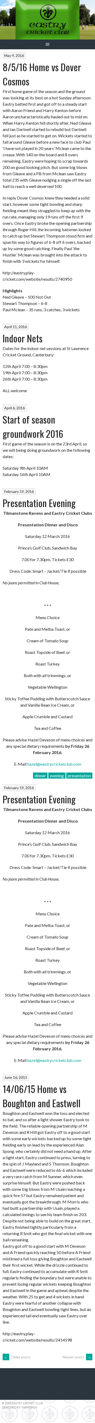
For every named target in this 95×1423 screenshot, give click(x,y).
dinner (40, 775)
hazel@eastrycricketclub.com (54, 763)
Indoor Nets (22, 338)
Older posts (17, 1357)
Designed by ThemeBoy (19, 1407)
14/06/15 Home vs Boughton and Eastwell (41, 1096)
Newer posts (77, 1357)
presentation (79, 775)
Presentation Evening (39, 503)
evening (57, 775)
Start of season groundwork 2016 (33, 426)
